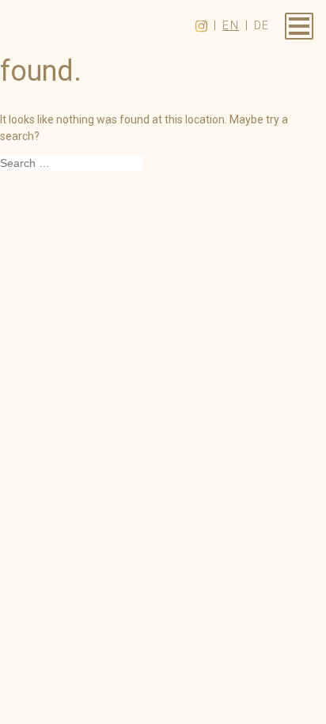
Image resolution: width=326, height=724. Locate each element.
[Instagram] (201, 25)
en (230, 25)
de (262, 25)
